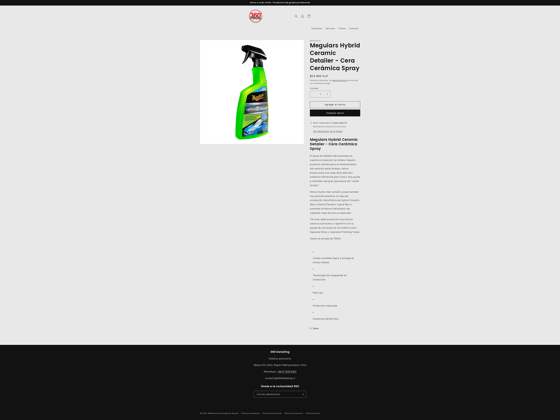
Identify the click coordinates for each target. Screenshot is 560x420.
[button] (296, 16)
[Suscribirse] (303, 394)
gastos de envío (340, 80)
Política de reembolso (250, 413)
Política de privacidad (272, 413)
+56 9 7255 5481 (286, 371)
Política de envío (313, 413)
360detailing (213, 413)
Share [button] (316, 328)
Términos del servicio (294, 413)
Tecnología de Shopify (228, 413)
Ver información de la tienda (327, 131)
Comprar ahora (335, 113)
